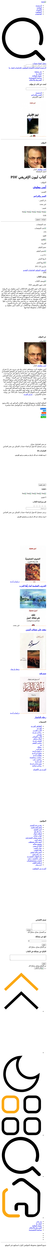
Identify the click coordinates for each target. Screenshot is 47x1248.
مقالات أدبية (37, 755)
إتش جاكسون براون (35, 858)
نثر (41, 745)
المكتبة (39, 8)
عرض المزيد (28, 394)
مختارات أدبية (37, 753)
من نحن (39, 1221)
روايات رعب (37, 759)
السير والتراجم (36, 95)
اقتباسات (38, 14)
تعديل (28, 930)
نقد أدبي (39, 749)
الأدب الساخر (37, 737)
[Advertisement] (23, 321)
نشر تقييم (42, 485)
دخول (44, 63)
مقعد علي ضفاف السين (36, 629)
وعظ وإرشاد (14, 669)
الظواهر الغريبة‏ (36, 726)
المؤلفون (38, 12)
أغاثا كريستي (37, 846)
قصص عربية (37, 741)
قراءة (43, 219)
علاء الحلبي (38, 850)
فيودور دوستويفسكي (34, 861)
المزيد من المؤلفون (39, 868)
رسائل (39, 747)
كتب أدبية (38, 761)
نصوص (39, 734)
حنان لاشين (38, 848)
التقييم (25, 270)
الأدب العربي (37, 730)
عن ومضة (38, 72)
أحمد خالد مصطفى (35, 842)
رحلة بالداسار (40, 717)
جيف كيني (38, 840)
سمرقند (42, 673)
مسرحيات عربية (36, 764)
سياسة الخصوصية (35, 78)
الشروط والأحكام (35, 80)
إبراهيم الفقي (37, 863)
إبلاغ (44, 272)
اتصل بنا (11, 68)
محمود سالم (37, 844)
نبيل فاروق (38, 831)
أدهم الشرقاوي (36, 827)
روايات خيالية (37, 766)
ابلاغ (44, 945)
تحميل (38, 219)
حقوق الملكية (37, 76)
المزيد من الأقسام (39, 769)
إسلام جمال (37, 834)
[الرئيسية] (21, 1218)
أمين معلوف (41, 169)
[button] (43, 409)
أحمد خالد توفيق (36, 852)
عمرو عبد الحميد (36, 825)
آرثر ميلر (39, 865)
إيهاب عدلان (37, 836)
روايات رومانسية (36, 757)
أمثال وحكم (37, 739)
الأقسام (39, 10)
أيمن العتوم (38, 829)
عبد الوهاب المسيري (34, 856)
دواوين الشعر (37, 743)
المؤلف (37, 270)
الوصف (43, 270)
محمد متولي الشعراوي (33, 838)
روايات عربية (37, 732)
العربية (39, 728)
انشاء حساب (37, 63)
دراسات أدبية (14, 582)
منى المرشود (37, 854)
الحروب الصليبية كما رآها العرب (32, 586)
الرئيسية (39, 6)
